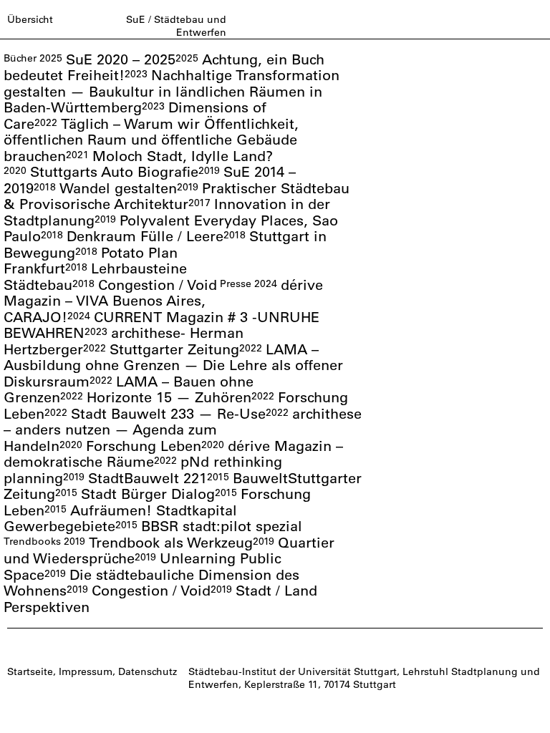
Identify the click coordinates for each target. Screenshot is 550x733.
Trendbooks (32, 541)
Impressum (85, 671)
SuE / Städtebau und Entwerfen (176, 26)
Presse (235, 283)
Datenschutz (147, 671)
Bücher (20, 58)
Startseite (30, 671)
